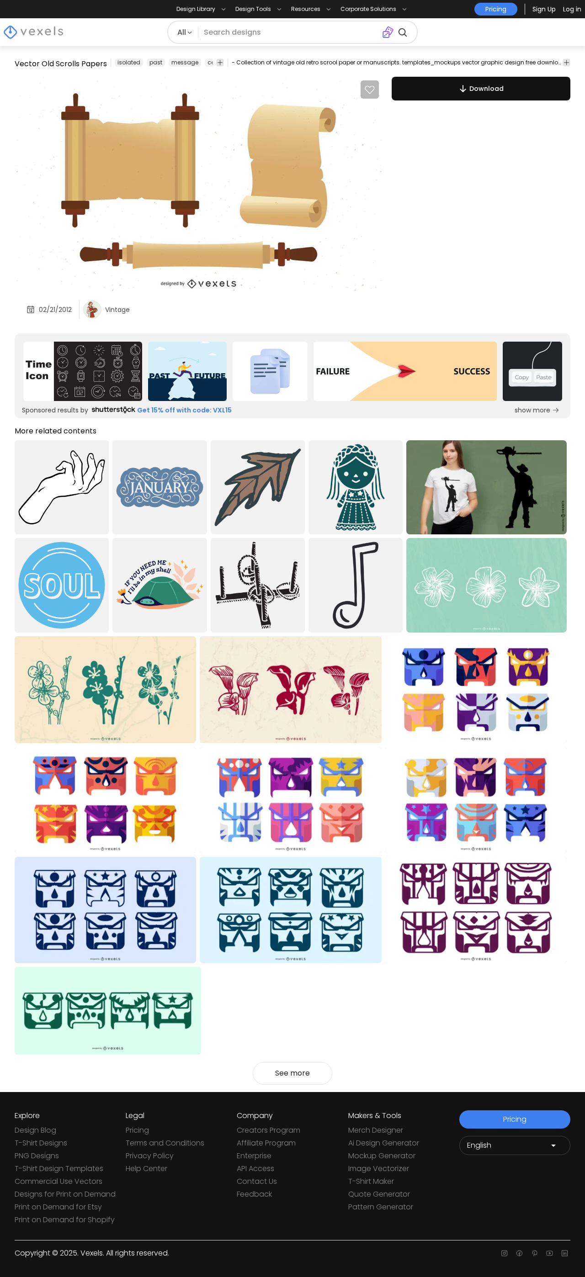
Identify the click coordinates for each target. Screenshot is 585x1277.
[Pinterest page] (534, 1253)
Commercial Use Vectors (58, 1181)
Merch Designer (375, 1130)
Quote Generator (379, 1194)
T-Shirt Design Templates (59, 1168)
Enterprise (254, 1155)
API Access (255, 1168)
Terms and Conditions (165, 1143)
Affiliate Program (266, 1143)
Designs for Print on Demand (65, 1194)
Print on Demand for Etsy (58, 1207)
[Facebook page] (519, 1253)
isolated (128, 62)
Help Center (146, 1168)
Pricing (137, 1130)
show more (532, 410)
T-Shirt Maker (371, 1181)
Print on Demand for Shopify (65, 1219)
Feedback (254, 1194)
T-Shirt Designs (41, 1143)
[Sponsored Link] (82, 371)
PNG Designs (37, 1155)
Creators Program (268, 1130)
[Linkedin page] (564, 1253)
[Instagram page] (504, 1253)
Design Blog (35, 1130)
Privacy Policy (150, 1155)
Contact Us (257, 1181)
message (184, 62)
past (155, 62)
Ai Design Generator (383, 1143)
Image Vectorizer (378, 1168)
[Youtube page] (549, 1253)
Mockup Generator (381, 1155)
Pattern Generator (380, 1207)
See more (292, 1073)
